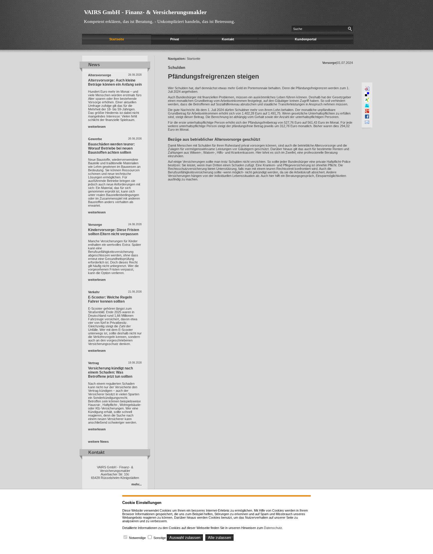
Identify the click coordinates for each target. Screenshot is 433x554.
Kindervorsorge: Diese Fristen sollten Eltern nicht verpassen (113, 232)
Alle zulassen (219, 537)
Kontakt (228, 39)
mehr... (136, 484)
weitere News (98, 441)
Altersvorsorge (99, 75)
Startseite (116, 39)
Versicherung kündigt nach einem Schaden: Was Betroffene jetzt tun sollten (110, 372)
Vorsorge (95, 224)
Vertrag (93, 363)
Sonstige (159, 538)
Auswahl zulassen (184, 537)
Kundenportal (305, 39)
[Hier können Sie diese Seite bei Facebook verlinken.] (367, 116)
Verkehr (94, 292)
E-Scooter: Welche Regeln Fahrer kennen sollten (110, 299)
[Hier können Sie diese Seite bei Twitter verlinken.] (367, 105)
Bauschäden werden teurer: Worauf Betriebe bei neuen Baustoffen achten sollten (111, 148)
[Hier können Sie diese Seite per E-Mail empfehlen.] (367, 122)
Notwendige (137, 538)
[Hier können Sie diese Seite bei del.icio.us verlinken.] (367, 94)
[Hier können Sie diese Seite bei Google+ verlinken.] (367, 111)
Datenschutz (273, 528)
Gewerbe (95, 139)
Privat (174, 39)
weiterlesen (97, 126)
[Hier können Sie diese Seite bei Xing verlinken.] (367, 99)
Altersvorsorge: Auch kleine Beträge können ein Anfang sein (115, 82)
